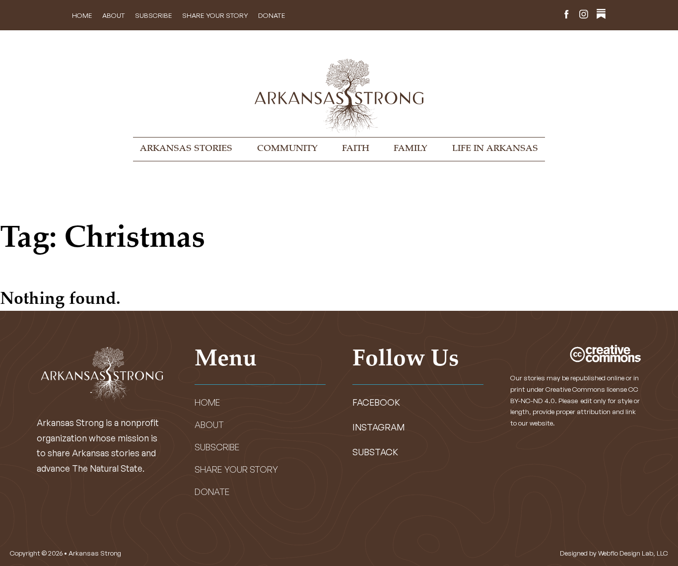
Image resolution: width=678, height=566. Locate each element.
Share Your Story (215, 15)
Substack (375, 451)
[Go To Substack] (601, 15)
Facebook (376, 402)
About (113, 15)
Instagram (378, 427)
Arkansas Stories (186, 148)
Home (82, 15)
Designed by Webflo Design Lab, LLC (614, 553)
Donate (271, 15)
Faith (355, 148)
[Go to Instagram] (584, 15)
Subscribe (153, 15)
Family (410, 148)
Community (287, 148)
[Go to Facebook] (566, 15)
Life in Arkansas (495, 148)
